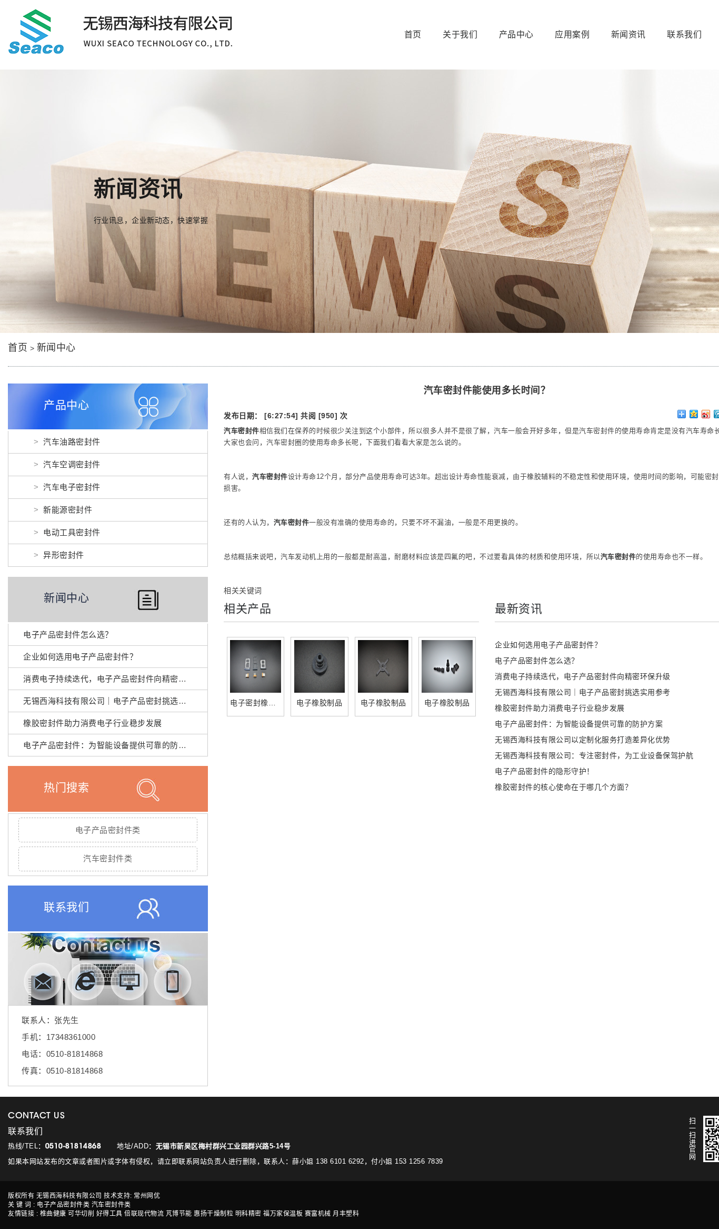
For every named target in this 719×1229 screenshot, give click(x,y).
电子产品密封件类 (108, 829)
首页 (413, 34)
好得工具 (109, 1213)
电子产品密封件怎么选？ (68, 634)
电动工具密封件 (72, 532)
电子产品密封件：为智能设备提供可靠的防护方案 (113, 745)
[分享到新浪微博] (706, 414)
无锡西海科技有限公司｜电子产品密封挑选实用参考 (117, 700)
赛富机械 (318, 1213)
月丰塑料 (346, 1213)
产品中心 (516, 34)
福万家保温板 (283, 1213)
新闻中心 (56, 347)
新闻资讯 (628, 34)
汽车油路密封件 (72, 441)
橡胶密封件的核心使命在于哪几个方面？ (563, 787)
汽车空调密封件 (72, 464)
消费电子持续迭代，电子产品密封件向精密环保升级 (117, 678)
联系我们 (684, 34)
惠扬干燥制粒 (213, 1213)
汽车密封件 (241, 431)
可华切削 (81, 1213)
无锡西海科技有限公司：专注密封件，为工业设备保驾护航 (594, 755)
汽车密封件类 (107, 858)
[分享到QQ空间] (694, 414)
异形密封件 (63, 554)
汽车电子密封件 (72, 487)
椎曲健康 (53, 1213)
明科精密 (248, 1213)
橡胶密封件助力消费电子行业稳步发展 (92, 723)
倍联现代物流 (144, 1213)
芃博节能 (179, 1213)
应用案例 (572, 34)
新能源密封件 (67, 509)
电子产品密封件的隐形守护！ (544, 771)
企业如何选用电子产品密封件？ (80, 656)
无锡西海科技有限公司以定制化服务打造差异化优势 (583, 739)
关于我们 (460, 34)
